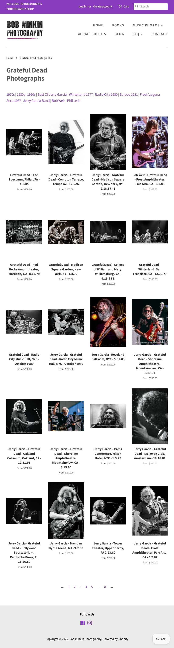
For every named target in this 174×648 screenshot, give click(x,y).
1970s (10, 94)
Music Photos (147, 25)
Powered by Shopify (115, 639)
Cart (126, 6)
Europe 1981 (129, 94)
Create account (102, 6)
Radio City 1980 (106, 94)
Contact (160, 34)
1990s (31, 94)
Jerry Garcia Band (36, 100)
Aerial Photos (92, 34)
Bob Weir (58, 100)
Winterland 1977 (81, 94)
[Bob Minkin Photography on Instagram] (89, 624)
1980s (21, 94)
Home (98, 25)
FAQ (136, 34)
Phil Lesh (73, 100)
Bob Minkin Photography (85, 639)
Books (118, 25)
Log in (83, 6)
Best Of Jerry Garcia (52, 94)
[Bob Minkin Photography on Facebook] (82, 624)
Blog (119, 34)
